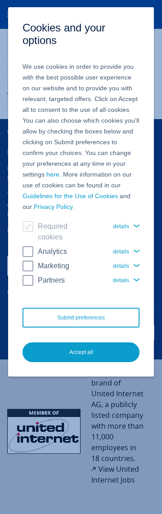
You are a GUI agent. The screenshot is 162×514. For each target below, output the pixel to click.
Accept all (81, 352)
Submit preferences (81, 318)
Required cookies (53, 231)
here (52, 174)
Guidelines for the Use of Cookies (70, 195)
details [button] (121, 226)
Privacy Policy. (54, 206)
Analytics (52, 251)
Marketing (53, 266)
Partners (51, 280)
